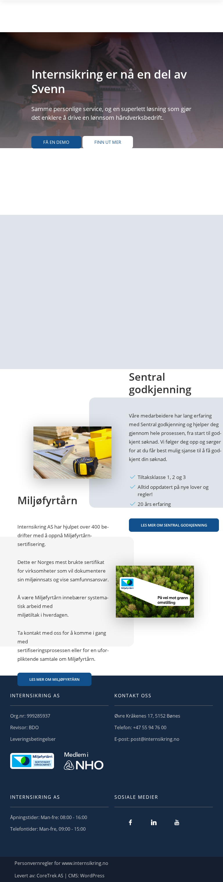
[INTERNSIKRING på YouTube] (177, 822)
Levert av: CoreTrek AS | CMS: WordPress (60, 875)
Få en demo (56, 142)
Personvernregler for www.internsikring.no (61, 863)
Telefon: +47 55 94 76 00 (140, 727)
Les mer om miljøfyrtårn (54, 679)
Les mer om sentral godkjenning (174, 525)
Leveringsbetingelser (33, 739)
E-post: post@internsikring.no (146, 739)
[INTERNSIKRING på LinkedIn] (153, 822)
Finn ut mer (107, 142)
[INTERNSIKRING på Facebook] (130, 822)
